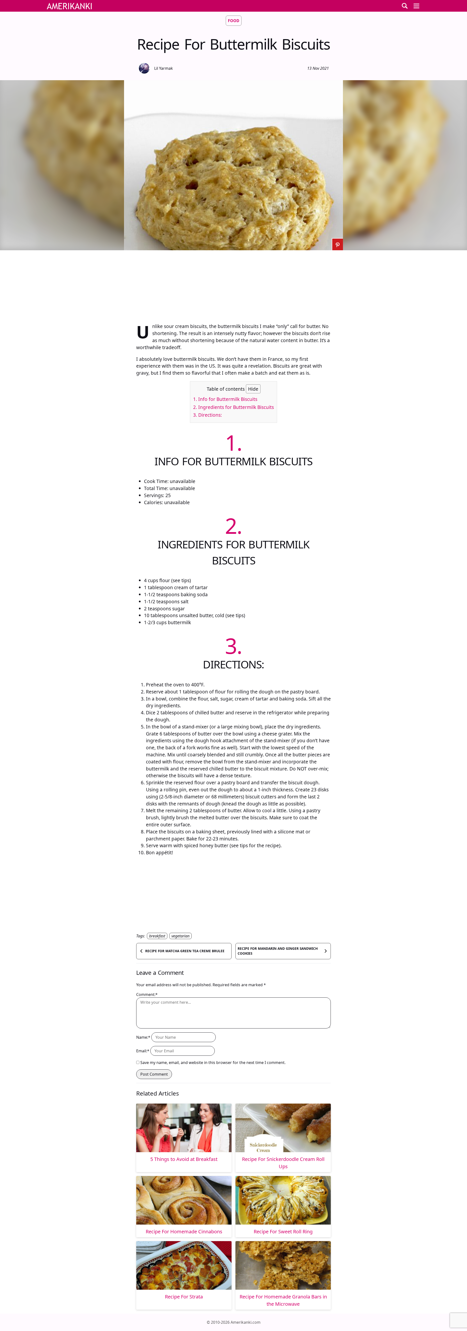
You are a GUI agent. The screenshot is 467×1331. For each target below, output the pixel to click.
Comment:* (147, 994)
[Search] (405, 6)
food (233, 20)
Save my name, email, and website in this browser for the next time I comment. (213, 1062)
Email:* (142, 1051)
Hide (253, 389)
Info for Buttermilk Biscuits (225, 399)
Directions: (207, 415)
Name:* (143, 1037)
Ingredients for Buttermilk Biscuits (233, 407)
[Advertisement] (233, 284)
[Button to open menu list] (416, 6)
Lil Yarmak (163, 68)
